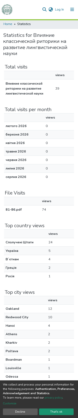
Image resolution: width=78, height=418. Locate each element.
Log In (60, 9)
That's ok (56, 412)
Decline (20, 412)
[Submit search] (44, 9)
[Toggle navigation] (72, 9)
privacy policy (53, 398)
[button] (50, 9)
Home (7, 24)
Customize (9, 403)
